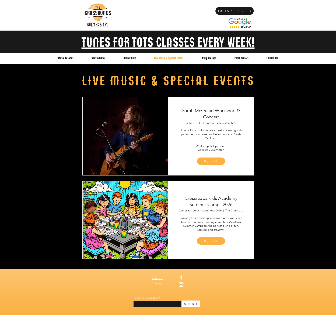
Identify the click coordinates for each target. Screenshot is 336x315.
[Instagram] (181, 284)
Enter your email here (146, 297)
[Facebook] (181, 277)
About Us (157, 278)
